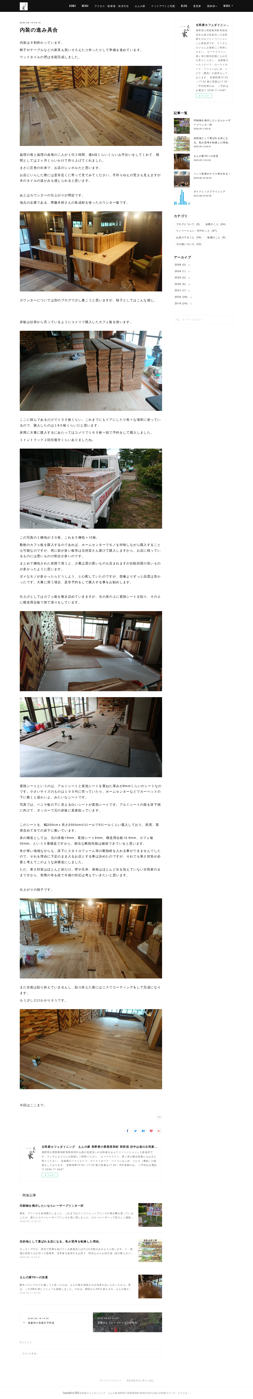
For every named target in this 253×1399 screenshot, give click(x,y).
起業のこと (216, 224)
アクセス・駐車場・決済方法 (111, 6)
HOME (72, 6)
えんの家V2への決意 (34, 1277)
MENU (85, 6)
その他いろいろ (189, 244)
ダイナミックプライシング (210, 191)
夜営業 (197, 6)
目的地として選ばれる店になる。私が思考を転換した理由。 (61, 1241)
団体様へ (212, 6)
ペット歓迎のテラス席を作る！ (212, 173)
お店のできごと (189, 237)
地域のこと (216, 237)
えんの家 (140, 6)
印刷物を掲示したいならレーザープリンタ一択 (52, 1205)
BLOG (184, 6)
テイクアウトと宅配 (163, 6)
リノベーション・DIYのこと (196, 230)
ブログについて (188, 224)
